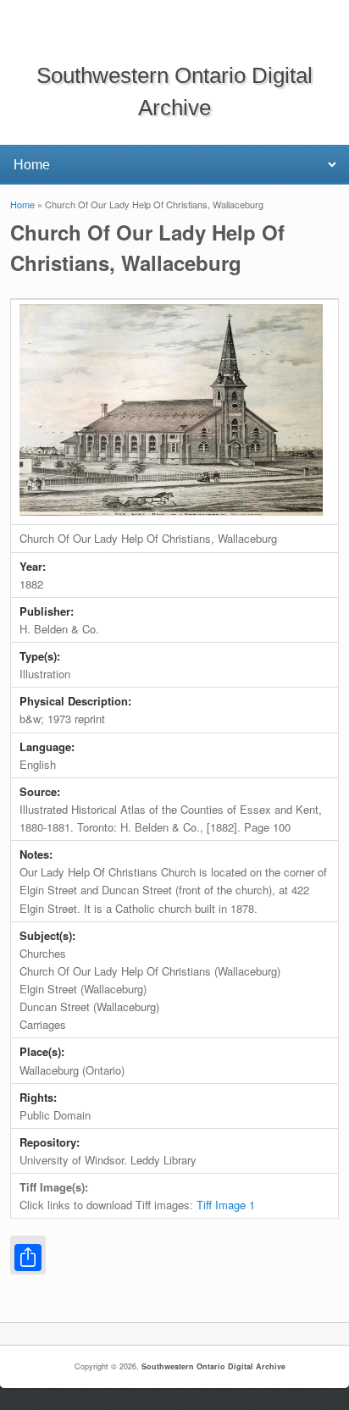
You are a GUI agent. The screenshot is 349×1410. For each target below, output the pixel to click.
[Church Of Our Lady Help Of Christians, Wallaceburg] (171, 511)
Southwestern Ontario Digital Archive (213, 1366)
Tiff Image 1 (226, 1205)
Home (22, 204)
